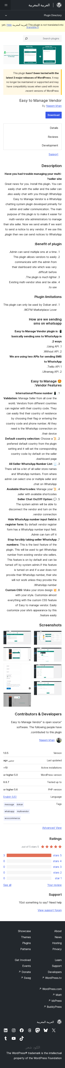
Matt (57, 994)
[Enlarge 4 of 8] (57, 685)
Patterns (25, 949)
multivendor (23, 811)
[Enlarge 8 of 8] (26, 697)
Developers (55, 972)
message (9, 804)
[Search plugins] (26, 38)
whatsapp (9, 811)
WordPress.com (50, 989)
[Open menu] (5, 5)
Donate (24, 972)
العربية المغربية (45, 1022)
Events (26, 966)
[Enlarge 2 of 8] (57, 652)
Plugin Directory (53, 15)
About (58, 931)
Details (54, 128)
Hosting (57, 943)
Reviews (53, 136)
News (58, 937)
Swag (26, 978)
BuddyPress (53, 1006)
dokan (20, 804)
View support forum (50, 910)
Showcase (24, 931)
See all (7, 885)
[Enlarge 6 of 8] (26, 651)
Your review (54, 885)
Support (53, 154)
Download (54, 115)
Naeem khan (54, 106)
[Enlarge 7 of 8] (26, 668)
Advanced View (52, 827)
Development (50, 145)
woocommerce (12, 818)
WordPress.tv (52, 978)
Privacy (57, 949)
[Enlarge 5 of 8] (26, 635)
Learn (58, 960)
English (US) (10, 796)
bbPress (55, 1000)
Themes (26, 937)
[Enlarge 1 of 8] (57, 635)
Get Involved (23, 960)
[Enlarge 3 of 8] (57, 669)
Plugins (26, 943)
